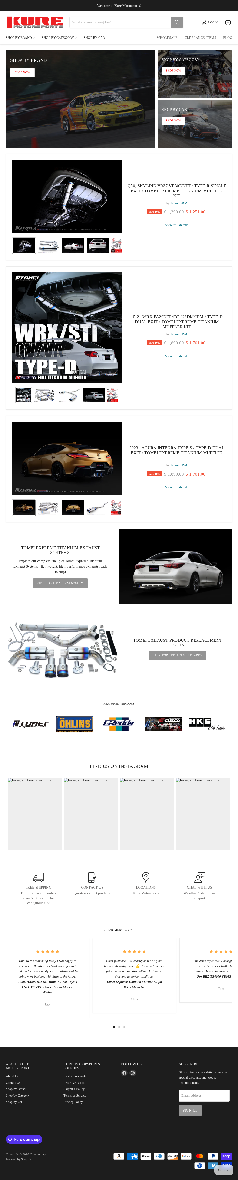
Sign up (190, 1110)
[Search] (177, 22)
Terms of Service (74, 1095)
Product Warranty (75, 1076)
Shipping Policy (74, 1089)
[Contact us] (92, 888)
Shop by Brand (19, 37)
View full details (176, 225)
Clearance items (200, 37)
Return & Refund (74, 1083)
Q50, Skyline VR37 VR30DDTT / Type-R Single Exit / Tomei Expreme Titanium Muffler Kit (177, 190)
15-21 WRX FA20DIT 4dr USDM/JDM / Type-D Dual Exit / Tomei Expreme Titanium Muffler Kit (177, 321)
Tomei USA (179, 203)
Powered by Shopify (18, 1159)
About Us (12, 1076)
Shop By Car (94, 37)
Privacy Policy (73, 1102)
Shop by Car (14, 1102)
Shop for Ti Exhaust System (60, 583)
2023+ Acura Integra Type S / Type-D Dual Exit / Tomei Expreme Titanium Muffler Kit (176, 452)
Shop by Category (58, 37)
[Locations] (146, 888)
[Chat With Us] (199, 888)
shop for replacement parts (178, 655)
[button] (24, 246)
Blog (227, 37)
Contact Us (13, 1083)
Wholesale (167, 37)
